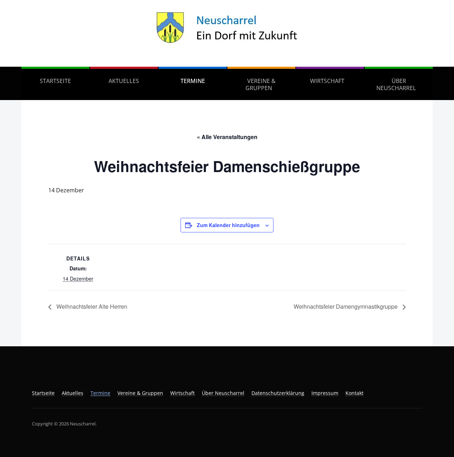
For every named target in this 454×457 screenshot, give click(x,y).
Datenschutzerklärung (277, 393)
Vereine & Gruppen (260, 84)
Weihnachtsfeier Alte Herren (91, 306)
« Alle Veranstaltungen (227, 137)
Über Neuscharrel (396, 84)
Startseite (55, 81)
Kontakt (354, 393)
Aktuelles (124, 81)
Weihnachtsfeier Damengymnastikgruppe (346, 306)
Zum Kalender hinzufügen (228, 224)
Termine (193, 81)
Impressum (324, 393)
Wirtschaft (327, 81)
